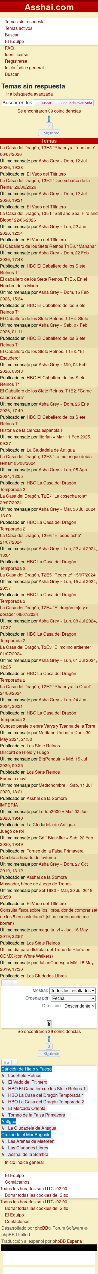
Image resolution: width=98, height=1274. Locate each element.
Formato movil (13, 778)
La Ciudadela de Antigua (51, 450)
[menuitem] (22, 21)
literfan (45, 437)
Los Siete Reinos (43, 745)
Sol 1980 (47, 890)
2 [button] (49, 125)
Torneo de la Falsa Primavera (55, 851)
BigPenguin (50, 759)
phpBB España (67, 1241)
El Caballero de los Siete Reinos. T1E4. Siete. (44, 318)
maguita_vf (49, 929)
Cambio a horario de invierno (28, 857)
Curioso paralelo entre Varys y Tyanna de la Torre (47, 726)
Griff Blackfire (52, 837)
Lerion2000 (50, 811)
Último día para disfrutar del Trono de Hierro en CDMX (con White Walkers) (45, 952)
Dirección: (52, 1005)
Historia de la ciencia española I (31, 430)
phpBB (41, 1228)
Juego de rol (12, 831)
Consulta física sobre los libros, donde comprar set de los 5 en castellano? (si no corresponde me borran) (48, 916)
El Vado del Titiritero (46, 174)
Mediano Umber (54, 732)
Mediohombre (52, 785)
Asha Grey (49, 160)
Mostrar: (41, 990)
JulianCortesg (52, 962)
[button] (49, 133)
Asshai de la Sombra (47, 798)
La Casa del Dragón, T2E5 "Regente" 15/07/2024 (48, 575)
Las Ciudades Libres (47, 975)
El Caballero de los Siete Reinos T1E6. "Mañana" (48, 246)
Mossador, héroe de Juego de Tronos (36, 883)
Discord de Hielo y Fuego (24, 752)
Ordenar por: (38, 998)
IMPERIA (9, 805)
